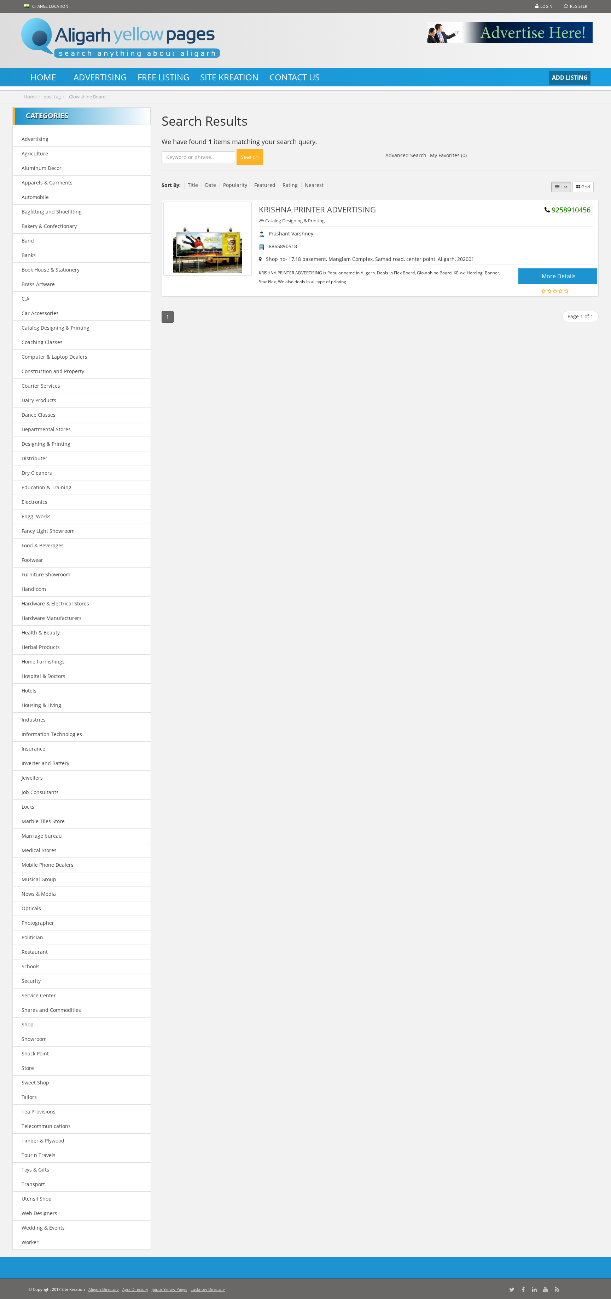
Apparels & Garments (47, 182)
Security (31, 981)
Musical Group (39, 879)
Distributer (34, 458)
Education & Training (46, 487)
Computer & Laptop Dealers (54, 356)
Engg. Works (36, 516)
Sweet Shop (35, 1082)
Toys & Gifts (35, 1169)
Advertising (35, 139)
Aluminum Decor (42, 168)
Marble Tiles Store (43, 821)
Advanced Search (405, 155)
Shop (28, 1024)
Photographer (38, 922)
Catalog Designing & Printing (55, 327)
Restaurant (35, 951)
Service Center (39, 995)
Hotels (29, 690)
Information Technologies (52, 734)
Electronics (34, 501)
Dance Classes (39, 414)
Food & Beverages (43, 545)
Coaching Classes (42, 342)
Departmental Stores (46, 429)
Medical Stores (39, 850)
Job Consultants (40, 792)
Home (30, 96)
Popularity (235, 185)
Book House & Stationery (51, 269)
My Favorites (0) (448, 155)
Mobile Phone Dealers (48, 864)
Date (210, 185)
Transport (33, 1184)
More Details (559, 276)
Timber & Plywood (43, 1140)
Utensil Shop (37, 1198)
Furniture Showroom (46, 574)
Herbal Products (41, 647)
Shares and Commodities (51, 1010)
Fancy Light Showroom (48, 531)
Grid (585, 187)
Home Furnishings (43, 661)
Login (546, 6)
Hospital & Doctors (43, 676)
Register (578, 6)
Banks (29, 255)
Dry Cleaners (37, 472)
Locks (28, 806)
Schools (31, 966)
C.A (25, 298)
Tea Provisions (39, 1111)
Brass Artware (38, 284)
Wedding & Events (43, 1227)
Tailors (29, 1097)
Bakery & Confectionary (49, 226)
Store (28, 1068)
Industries (34, 719)
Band (28, 240)
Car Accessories (40, 313)
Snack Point (35, 1053)
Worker (30, 1242)
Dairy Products (39, 400)
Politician (32, 937)
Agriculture (35, 153)
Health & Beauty (41, 632)
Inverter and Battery (45, 763)
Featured (264, 185)
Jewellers (32, 777)
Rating (290, 185)
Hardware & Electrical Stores (55, 603)
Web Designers (39, 1213)
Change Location (49, 6)
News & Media (39, 893)
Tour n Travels (39, 1155)
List (563, 187)
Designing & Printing (46, 443)
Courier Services (41, 385)
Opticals (31, 908)
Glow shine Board (87, 96)
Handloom (34, 589)
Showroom (34, 1039)
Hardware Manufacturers (52, 618)
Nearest (314, 185)
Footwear (32, 560)
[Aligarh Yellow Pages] (135, 40)
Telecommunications (46, 1126)
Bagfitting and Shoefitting (52, 211)
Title (193, 185)
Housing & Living (41, 705)
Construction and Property (53, 371)
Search (249, 157)
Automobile (35, 197)
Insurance (33, 748)
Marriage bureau (42, 835)
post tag (52, 96)
